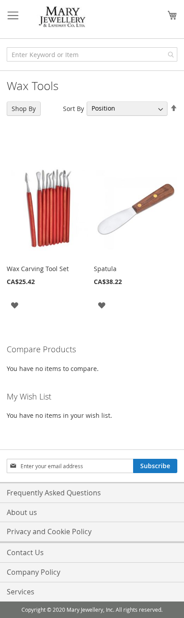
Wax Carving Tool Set (38, 268)
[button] (14, 305)
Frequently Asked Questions (54, 493)
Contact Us (25, 552)
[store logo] (62, 17)
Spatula (105, 268)
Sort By (73, 108)
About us (22, 512)
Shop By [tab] (24, 108)
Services (20, 592)
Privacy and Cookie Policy (49, 531)
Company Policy (33, 572)
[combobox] (92, 54)
